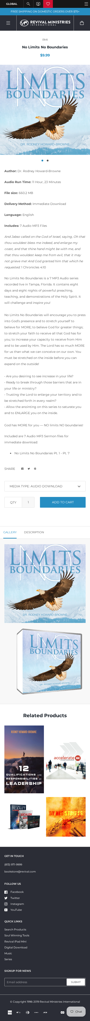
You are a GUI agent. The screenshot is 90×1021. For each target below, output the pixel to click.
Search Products (15, 929)
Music (8, 953)
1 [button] (42, 160)
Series (8, 959)
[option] (45, 110)
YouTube (16, 909)
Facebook (17, 891)
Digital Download (15, 947)
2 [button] (47, 160)
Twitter (15, 898)
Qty (13, 502)
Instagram (17, 904)
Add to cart (63, 502)
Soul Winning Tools (16, 935)
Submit (76, 982)
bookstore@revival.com (20, 871)
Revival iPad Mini (15, 941)
